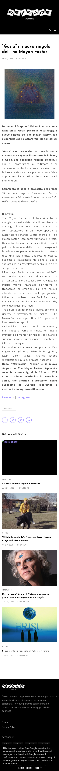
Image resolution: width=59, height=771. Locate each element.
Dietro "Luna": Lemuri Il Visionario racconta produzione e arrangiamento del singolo (25, 596)
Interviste (7, 590)
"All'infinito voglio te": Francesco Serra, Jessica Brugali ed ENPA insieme (26, 539)
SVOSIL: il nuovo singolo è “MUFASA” (21, 484)
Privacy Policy (8, 727)
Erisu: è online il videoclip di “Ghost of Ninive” (26, 651)
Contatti (6, 722)
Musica (5, 533)
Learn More (25, 768)
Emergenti (9, 408)
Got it (38, 768)
